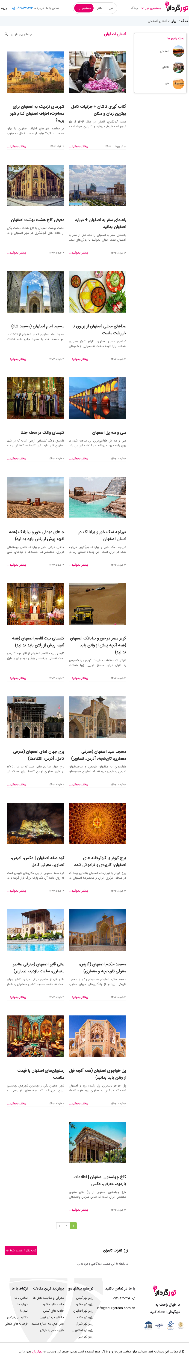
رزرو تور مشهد (84, 1304)
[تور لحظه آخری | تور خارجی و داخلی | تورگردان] (176, 6)
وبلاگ (134, 8)
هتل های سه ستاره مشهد (47, 1324)
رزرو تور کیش (84, 1298)
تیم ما (24, 1311)
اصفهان (164, 51)
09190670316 (24, 8)
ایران (174, 21)
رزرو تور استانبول (82, 1330)
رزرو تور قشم (85, 1317)
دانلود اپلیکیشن (17, 1317)
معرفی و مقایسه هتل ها (48, 1298)
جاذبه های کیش (53, 1311)
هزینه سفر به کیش (52, 1330)
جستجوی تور (153, 8)
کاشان (165, 67)
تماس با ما (52, 8)
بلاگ (184, 21)
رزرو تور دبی (85, 1337)
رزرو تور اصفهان (83, 1311)
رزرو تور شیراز (84, 1324)
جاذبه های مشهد (53, 1304)
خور (167, 83)
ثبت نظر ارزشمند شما (23, 1250)
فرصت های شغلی (16, 1324)
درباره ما (39, 8)
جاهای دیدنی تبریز (52, 1317)
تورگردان (37, 1351)
